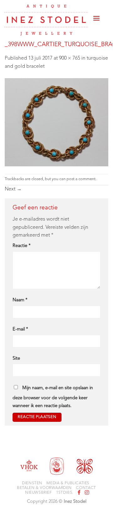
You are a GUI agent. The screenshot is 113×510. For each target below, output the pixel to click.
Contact (86, 488)
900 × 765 (69, 58)
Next (13, 189)
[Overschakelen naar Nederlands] (104, 12)
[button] (96, 16)
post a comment (81, 179)
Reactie (21, 246)
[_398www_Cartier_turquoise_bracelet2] (56, 122)
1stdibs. (64, 493)
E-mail (20, 329)
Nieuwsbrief (38, 493)
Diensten (32, 483)
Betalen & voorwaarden (44, 488)
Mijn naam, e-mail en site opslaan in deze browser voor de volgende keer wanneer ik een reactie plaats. (53, 397)
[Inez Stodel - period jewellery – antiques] (46, 20)
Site (16, 358)
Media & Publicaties (67, 483)
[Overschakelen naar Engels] (104, 19)
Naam (20, 300)
